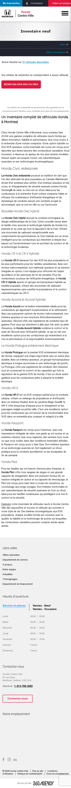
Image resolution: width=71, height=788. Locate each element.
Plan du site (38, 771)
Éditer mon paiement (55, 52)
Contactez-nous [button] (17, 698)
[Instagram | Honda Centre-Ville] (9, 760)
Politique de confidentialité (29, 774)
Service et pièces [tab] (14, 605)
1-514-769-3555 (23, 686)
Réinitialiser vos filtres (21, 84)
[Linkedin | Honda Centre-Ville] (15, 760)
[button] (11, 3)
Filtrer (62, 44)
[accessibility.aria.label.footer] (43, 783)
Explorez (6, 504)
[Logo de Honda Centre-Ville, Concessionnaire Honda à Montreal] (18, 13)
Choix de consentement (57, 774)
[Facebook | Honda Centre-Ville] (3, 760)
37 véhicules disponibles (35, 62)
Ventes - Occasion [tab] (45, 609)
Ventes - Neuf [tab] (42, 605)
